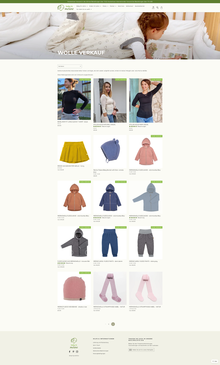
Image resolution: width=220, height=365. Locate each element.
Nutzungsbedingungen (99, 353)
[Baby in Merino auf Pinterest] (73, 352)
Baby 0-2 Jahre (81, 6)
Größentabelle (97, 348)
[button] (97, 126)
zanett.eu (76, 355)
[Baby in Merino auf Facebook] (70, 352)
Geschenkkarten (140, 6)
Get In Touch (96, 345)
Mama (105, 6)
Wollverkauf (129, 6)
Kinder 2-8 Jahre (94, 6)
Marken (112, 6)
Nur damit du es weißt (83, 9)
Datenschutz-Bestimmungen (100, 350)
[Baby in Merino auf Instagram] (77, 352)
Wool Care (121, 6)
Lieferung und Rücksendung (100, 342)
